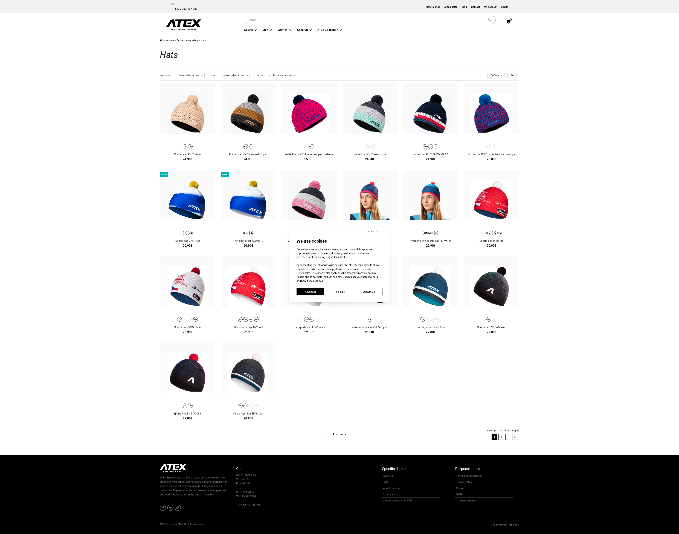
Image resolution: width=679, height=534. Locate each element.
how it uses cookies (312, 281)
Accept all (310, 291)
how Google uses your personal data (358, 276)
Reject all (340, 291)
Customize (369, 291)
